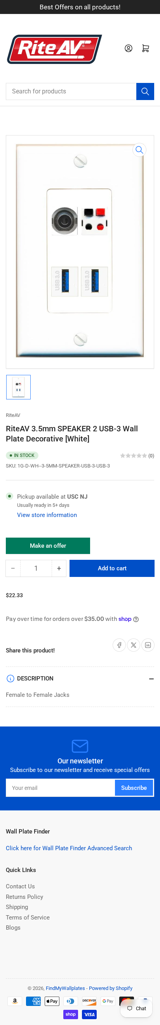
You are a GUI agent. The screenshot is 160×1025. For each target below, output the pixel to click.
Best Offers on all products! (80, 7)
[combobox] (80, 91)
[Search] (145, 91)
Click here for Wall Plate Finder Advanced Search (69, 848)
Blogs (13, 927)
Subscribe (134, 787)
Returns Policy (24, 896)
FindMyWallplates (65, 988)
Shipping (17, 907)
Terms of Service (28, 917)
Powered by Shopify (110, 988)
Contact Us (20, 886)
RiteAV (13, 415)
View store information (47, 515)
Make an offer (48, 548)
